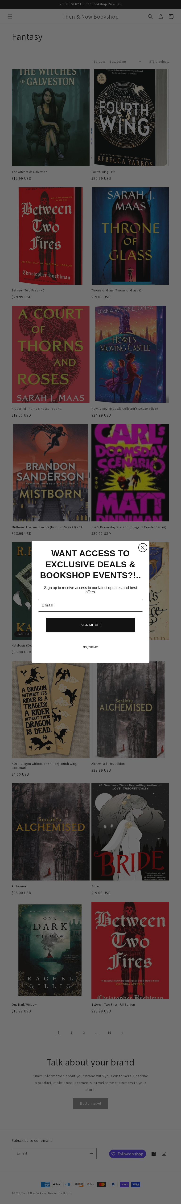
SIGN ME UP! (90, 624)
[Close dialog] (143, 547)
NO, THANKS (90, 647)
